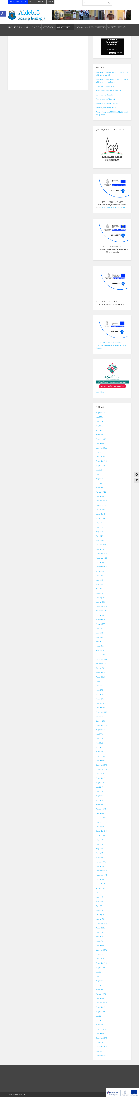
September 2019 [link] (101, 778)
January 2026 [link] (100, 443)
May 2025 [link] (99, 479)
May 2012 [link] (99, 1051)
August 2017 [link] (100, 888)
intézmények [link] (47, 27)
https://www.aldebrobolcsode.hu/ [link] (113, 207)
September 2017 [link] (101, 884)
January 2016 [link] (100, 945)
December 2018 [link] (101, 818)
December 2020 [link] (101, 712)
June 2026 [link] (99, 421)
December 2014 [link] (101, 1003)
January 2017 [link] (100, 919)
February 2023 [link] (101, 598)
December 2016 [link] (101, 923)
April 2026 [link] (99, 430)
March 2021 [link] (100, 699)
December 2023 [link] (101, 554)
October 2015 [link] (100, 959)
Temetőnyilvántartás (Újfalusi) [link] (106, 108)
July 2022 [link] (99, 628)
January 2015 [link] (100, 998)
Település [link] (18, 27)
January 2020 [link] (100, 760)
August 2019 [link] (100, 783)
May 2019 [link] (99, 796)
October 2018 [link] (100, 827)
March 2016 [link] (100, 941)
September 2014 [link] (101, 1007)
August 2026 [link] (100, 413)
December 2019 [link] (101, 765)
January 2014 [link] (100, 1033)
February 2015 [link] (101, 994)
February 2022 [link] (101, 650)
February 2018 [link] (101, 862)
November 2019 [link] (101, 769)
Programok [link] (41, 2)
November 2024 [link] (101, 505)
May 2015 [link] (99, 981)
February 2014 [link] (101, 1029)
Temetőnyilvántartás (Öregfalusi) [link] (107, 103)
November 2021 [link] (101, 664)
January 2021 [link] (100, 708)
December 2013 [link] (101, 1038)
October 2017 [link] (100, 879)
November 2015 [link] (101, 954)
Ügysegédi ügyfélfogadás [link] (104, 95)
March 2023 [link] (100, 593)
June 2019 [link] (99, 791)
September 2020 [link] (101, 725)
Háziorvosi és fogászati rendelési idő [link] (108, 90)
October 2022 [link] (100, 615)
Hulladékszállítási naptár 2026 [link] (106, 86)
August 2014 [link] (100, 1012)
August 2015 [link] (100, 967)
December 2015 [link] (101, 950)
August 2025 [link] (100, 465)
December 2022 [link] (101, 606)
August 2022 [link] (100, 624)
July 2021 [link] (99, 681)
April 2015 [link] (99, 985)
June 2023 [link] (99, 580)
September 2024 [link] (101, 514)
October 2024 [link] (100, 509)
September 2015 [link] (101, 963)
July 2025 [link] (99, 470)
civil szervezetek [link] (64, 27)
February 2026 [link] (101, 439)
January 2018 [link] (100, 866)
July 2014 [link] (99, 1016)
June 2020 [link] (99, 738)
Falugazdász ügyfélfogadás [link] (106, 99)
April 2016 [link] (99, 937)
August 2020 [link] (100, 730)
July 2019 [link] (99, 787)
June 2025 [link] (99, 474)
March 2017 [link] (100, 910)
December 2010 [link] (101, 1056)
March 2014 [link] (100, 1025)
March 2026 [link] (100, 435)
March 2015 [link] (100, 989)
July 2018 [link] (99, 840)
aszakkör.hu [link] (100, 392)
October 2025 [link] (100, 457)
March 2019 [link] (100, 804)
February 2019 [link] (101, 809)
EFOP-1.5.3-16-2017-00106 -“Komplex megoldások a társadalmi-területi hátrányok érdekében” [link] (111, 345)
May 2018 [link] (99, 849)
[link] (3, 14)
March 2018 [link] (100, 857)
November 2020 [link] (101, 716)
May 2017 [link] (99, 901)
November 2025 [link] (101, 452)
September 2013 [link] (101, 1047)
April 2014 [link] (99, 1020)
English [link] (50, 2)
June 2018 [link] (99, 844)
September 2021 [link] (101, 672)
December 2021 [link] (101, 659)
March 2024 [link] (100, 540)
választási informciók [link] (116, 27)
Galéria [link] (32, 2)
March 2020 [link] (100, 752)
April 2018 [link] (99, 853)
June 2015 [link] (99, 976)
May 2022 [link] (99, 637)
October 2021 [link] (100, 668)
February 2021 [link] (101, 703)
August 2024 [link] (100, 518)
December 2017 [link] (101, 871)
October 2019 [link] (100, 774)
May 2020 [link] (99, 743)
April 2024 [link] (99, 536)
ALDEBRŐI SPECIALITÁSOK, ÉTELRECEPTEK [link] (90, 27)
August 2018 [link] (100, 835)
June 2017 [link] (99, 897)
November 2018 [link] (101, 822)
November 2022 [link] (101, 611)
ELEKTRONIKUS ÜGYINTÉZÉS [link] (18, 2)
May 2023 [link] (99, 584)
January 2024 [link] (100, 549)
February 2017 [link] (101, 915)
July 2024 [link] (99, 523)
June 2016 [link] (99, 932)
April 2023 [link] (99, 589)
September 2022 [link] (101, 620)
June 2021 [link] (99, 686)
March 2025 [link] (100, 487)
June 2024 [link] (99, 527)
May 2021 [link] (99, 690)
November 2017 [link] (101, 875)
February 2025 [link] (101, 492)
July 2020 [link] (99, 734)
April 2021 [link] (99, 694)
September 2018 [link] (101, 831)
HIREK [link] (10, 27)
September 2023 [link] (101, 567)
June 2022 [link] (99, 633)
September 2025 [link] (101, 461)
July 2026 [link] (99, 417)
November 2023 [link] (101, 558)
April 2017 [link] (99, 906)
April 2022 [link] (99, 642)
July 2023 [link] (99, 575)
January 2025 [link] (100, 496)
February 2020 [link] (101, 756)
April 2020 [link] (99, 747)
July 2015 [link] (99, 972)
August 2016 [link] (100, 928)
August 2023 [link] (100, 571)
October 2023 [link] (100, 562)
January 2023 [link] (100, 602)
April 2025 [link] (99, 483)
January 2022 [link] (100, 655)
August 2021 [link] (100, 677)
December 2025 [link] (101, 448)
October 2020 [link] (100, 721)
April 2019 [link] (99, 800)
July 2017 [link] (99, 893)
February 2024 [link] (101, 545)
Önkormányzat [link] (32, 27)
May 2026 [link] (99, 426)
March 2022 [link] (100, 646)
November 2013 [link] (101, 1042)
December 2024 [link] (101, 501)
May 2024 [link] (99, 531)
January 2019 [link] (100, 813)
